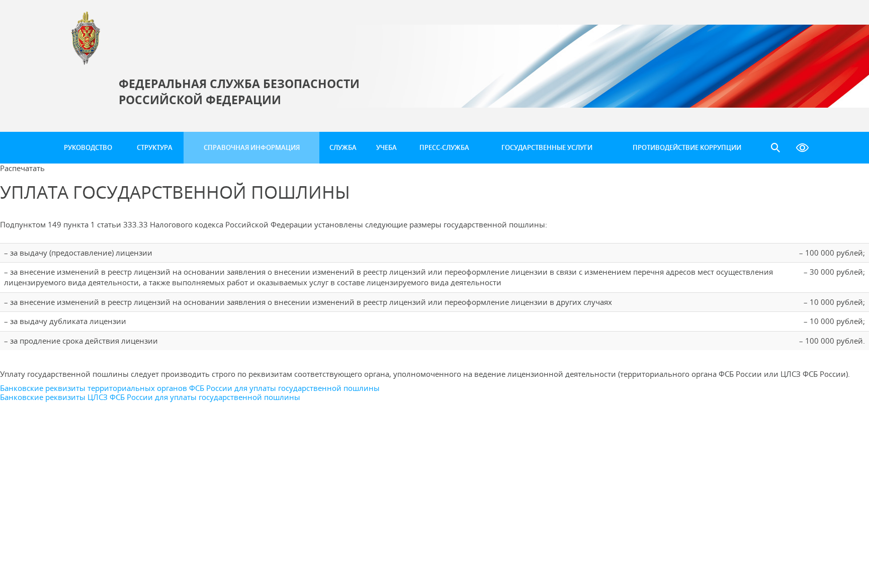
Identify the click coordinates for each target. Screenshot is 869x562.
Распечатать (22, 168)
